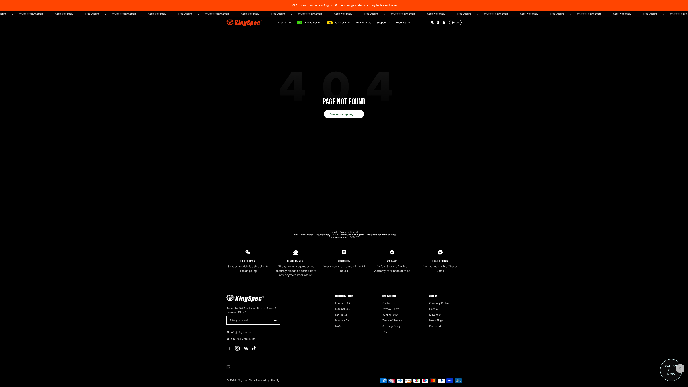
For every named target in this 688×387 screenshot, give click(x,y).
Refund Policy (390, 314)
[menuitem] (351, 303)
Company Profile (439, 303)
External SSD (342, 308)
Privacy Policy (390, 308)
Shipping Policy (391, 326)
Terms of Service (392, 320)
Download (435, 326)
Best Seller (340, 22)
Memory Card (343, 320)
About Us (400, 22)
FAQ (384, 331)
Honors (433, 308)
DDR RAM (341, 314)
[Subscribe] (275, 320)
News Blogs (436, 320)
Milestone (435, 314)
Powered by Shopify (267, 380)
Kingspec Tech (246, 380)
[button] (432, 22)
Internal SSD (342, 303)
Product (282, 22)
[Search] (432, 22)
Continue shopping (341, 114)
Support (381, 22)
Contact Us (388, 303)
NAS (338, 326)
